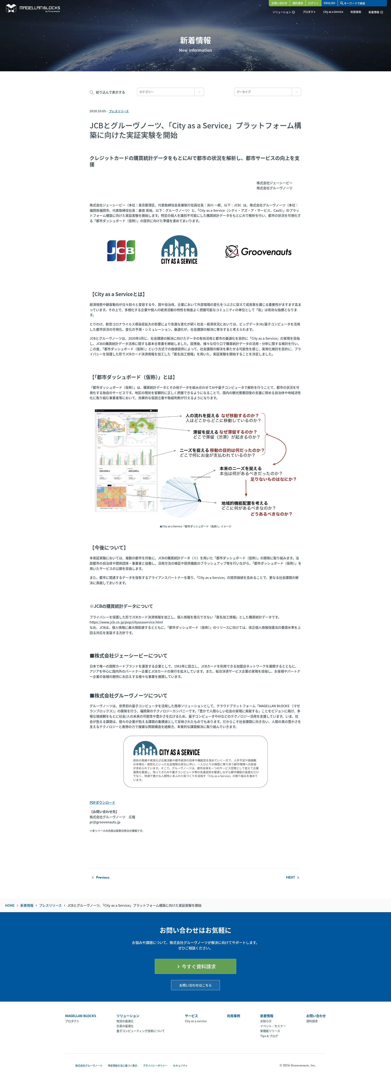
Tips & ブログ (269, 1035)
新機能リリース (270, 1030)
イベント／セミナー (273, 1025)
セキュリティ (180, 1065)
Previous (100, 877)
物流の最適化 (125, 1021)
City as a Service (333, 12)
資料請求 (297, 3)
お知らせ (266, 1021)
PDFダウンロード (102, 802)
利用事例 (355, 12)
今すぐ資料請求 (195, 966)
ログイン (313, 3)
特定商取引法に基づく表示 (122, 1065)
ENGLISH (329, 3)
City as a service (196, 1021)
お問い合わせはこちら (195, 985)
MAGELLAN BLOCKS (80, 1016)
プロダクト (309, 12)
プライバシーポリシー (155, 1065)
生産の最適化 (125, 1025)
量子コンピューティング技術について (140, 1030)
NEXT (293, 877)
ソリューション (283, 12)
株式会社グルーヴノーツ (88, 1065)
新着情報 (376, 12)
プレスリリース (119, 111)
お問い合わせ (279, 3)
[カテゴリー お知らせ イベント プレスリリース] (170, 92)
